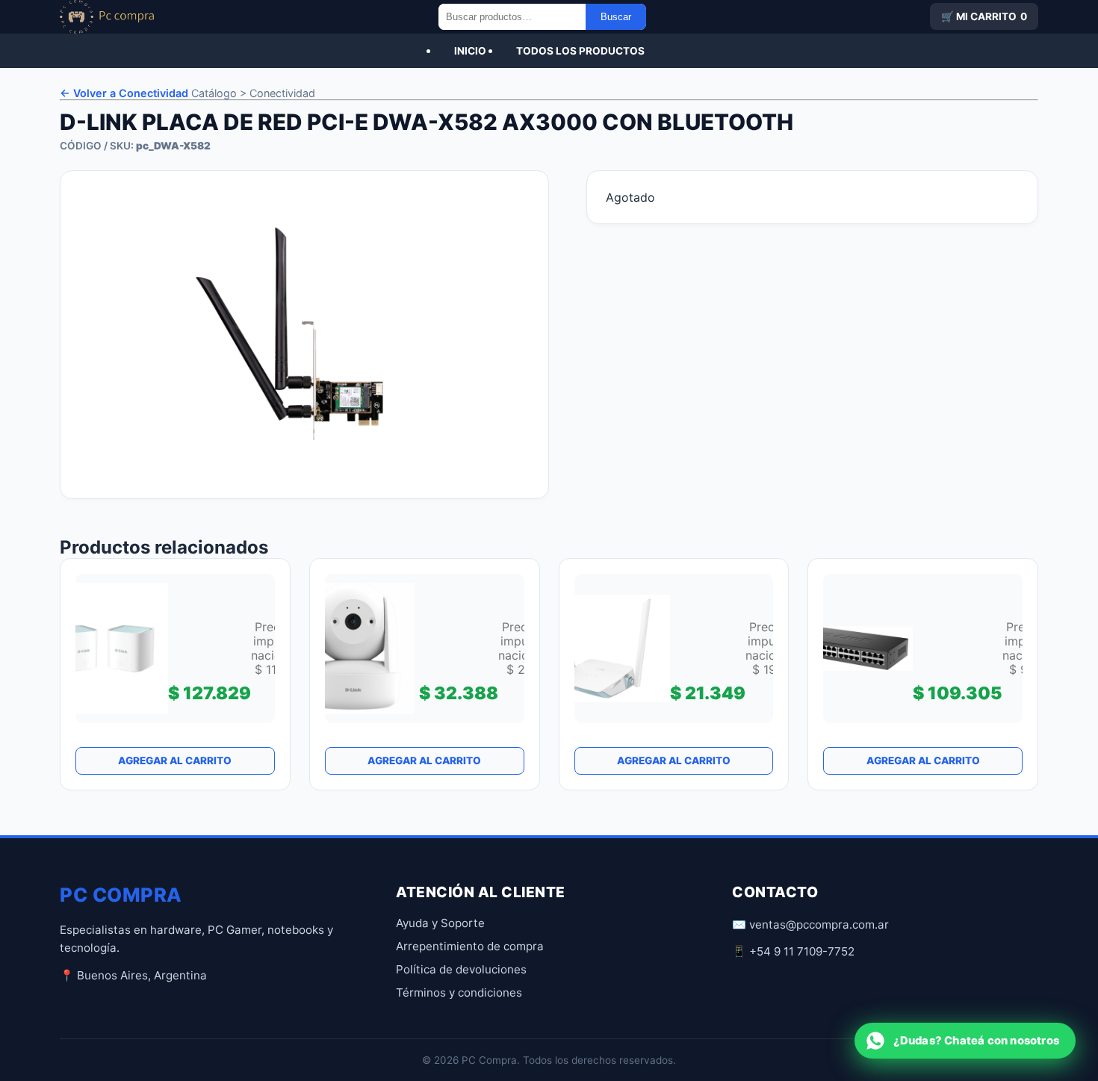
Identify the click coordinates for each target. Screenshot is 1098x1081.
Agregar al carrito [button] (175, 760)
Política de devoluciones (461, 969)
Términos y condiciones (459, 992)
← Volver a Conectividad (124, 93)
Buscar (616, 16)
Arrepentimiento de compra (470, 946)
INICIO (470, 51)
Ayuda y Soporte (440, 923)
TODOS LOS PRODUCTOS (580, 51)
